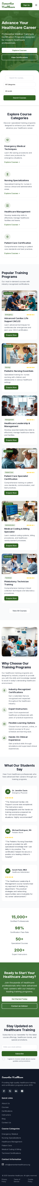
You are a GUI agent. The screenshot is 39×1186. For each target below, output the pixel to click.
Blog (3, 1119)
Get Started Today (19, 999)
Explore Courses (19, 50)
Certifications (7, 1111)
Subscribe (19, 1054)
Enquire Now (11, 335)
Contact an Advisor (19, 1006)
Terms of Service (17, 1180)
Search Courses (19, 98)
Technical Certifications (11, 1153)
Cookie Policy (30, 1180)
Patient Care (7, 1145)
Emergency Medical (10, 1134)
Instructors (6, 1115)
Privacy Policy (4, 1180)
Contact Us (6, 1122)
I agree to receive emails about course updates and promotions (21, 1060)
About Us (6, 1103)
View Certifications (19, 57)
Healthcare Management (12, 1142)
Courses (5, 1107)
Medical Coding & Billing (11, 1149)
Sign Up (26, 5)
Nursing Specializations (11, 1138)
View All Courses (20, 611)
